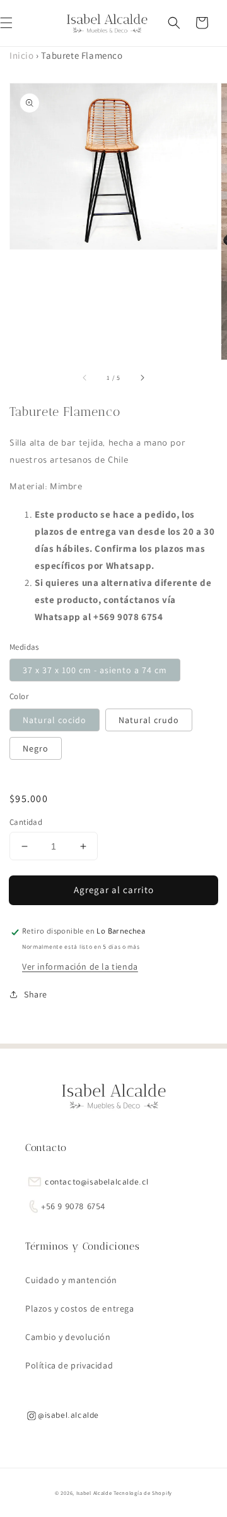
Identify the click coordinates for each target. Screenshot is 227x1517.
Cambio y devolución (67, 1337)
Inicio (21, 55)
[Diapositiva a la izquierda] (85, 377)
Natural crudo (149, 720)
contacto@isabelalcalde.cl (97, 1183)
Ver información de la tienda (80, 966)
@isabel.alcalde (68, 1416)
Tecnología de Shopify (143, 1492)
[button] (174, 23)
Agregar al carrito (114, 890)
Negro (36, 748)
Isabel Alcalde (94, 1492)
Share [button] (35, 994)
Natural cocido (54, 720)
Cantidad (25, 822)
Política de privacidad (69, 1365)
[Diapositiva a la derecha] (142, 377)
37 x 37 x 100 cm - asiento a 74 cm (95, 670)
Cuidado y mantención (71, 1280)
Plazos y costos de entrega (79, 1308)
